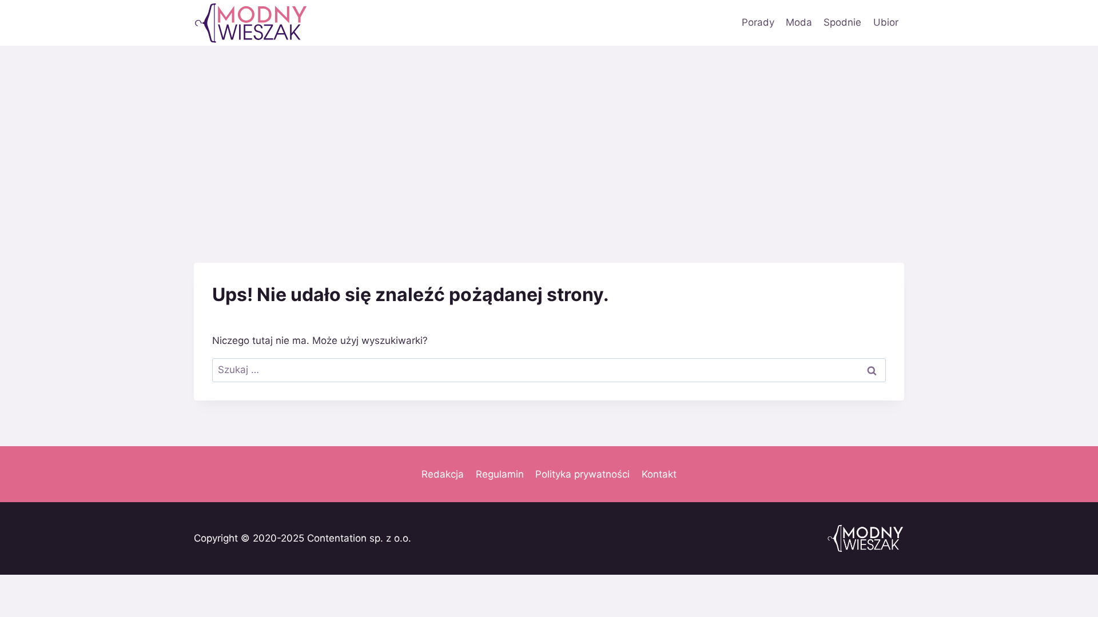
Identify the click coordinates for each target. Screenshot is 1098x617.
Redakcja (442, 474)
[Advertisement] (549, 131)
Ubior (885, 22)
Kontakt (659, 474)
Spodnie (842, 22)
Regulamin (500, 474)
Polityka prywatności (582, 474)
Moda (799, 22)
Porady (758, 22)
